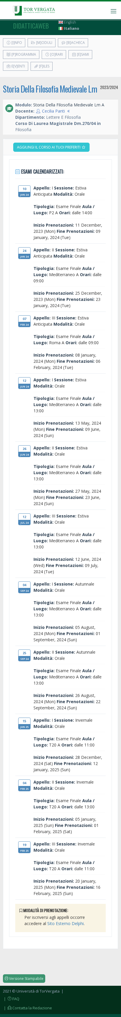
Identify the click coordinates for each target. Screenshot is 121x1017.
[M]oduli (43, 42)
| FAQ (11, 998)
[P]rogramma (23, 54)
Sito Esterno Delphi (65, 923)
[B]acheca (75, 42)
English (69, 22)
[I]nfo (16, 42)
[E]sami (82, 54)
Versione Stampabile (25, 978)
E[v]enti (18, 66)
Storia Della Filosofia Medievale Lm (50, 89)
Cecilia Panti (53, 111)
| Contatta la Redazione (27, 1008)
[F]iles (43, 66)
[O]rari (56, 54)
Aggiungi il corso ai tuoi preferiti (49, 147)
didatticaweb (31, 25)
